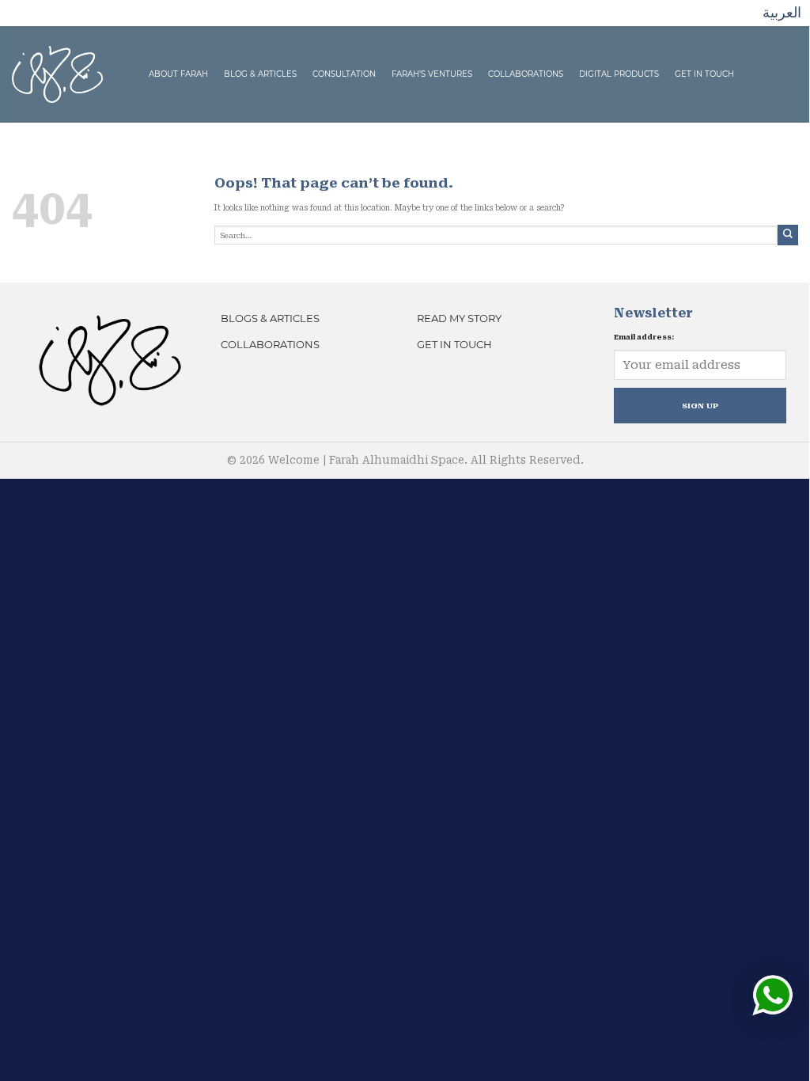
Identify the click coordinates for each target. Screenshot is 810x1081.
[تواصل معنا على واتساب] (772, 995)
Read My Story (459, 318)
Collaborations (525, 74)
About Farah (178, 74)
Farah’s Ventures (432, 74)
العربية (782, 12)
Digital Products (619, 74)
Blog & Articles (260, 74)
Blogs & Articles (270, 318)
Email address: (644, 337)
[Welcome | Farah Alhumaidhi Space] (57, 73)
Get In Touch (704, 74)
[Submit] (788, 235)
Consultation (344, 74)
